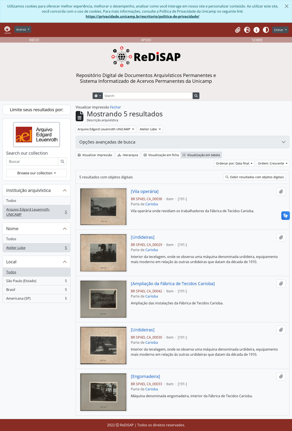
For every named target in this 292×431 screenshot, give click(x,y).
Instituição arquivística (28, 190)
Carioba (151, 204)
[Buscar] (62, 161)
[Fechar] (287, 6)
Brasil (36, 290)
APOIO (146, 40)
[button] (237, 30)
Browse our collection (35, 173)
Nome (12, 228)
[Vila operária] (145, 191)
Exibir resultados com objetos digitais (256, 177)
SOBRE (257, 40)
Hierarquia (130, 155)
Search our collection (27, 153)
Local (11, 262)
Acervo (21, 29)
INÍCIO (34, 40)
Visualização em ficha (163, 155)
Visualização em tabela (203, 155)
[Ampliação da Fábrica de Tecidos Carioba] (173, 283)
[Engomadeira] (145, 376)
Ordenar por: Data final (233, 163)
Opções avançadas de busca (107, 142)
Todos (11, 200)
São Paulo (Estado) (36, 281)
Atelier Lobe (36, 248)
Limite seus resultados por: (36, 110)
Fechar (115, 107)
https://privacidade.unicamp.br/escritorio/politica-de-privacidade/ (142, 16)
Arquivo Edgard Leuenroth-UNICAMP (36, 212)
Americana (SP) (36, 299)
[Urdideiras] (143, 237)
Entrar (279, 30)
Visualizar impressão (96, 155)
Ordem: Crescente (271, 163)
